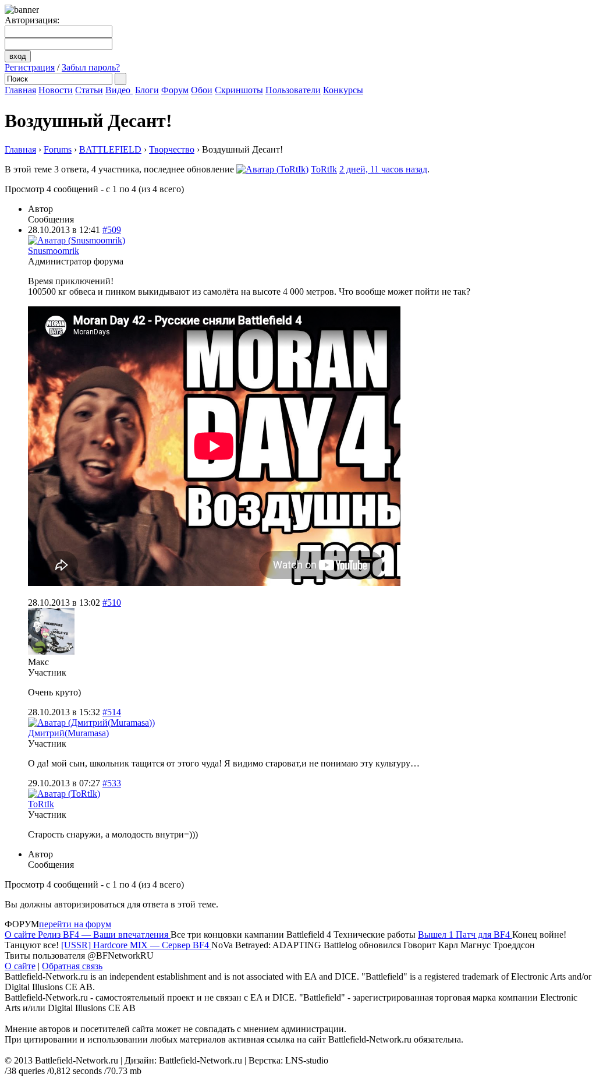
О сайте (20, 966)
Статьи (89, 90)
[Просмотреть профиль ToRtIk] (272, 169)
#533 (111, 783)
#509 (111, 230)
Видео (119, 90)
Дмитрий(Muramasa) (68, 733)
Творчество (171, 149)
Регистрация (30, 67)
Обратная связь (72, 966)
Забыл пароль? (91, 67)
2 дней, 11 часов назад (383, 169)
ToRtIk (324, 169)
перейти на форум (75, 924)
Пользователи (293, 90)
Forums (58, 149)
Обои (201, 90)
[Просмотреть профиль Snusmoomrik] (76, 240)
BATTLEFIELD (110, 149)
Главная (20, 90)
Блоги (147, 90)
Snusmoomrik (53, 251)
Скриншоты (239, 90)
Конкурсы (343, 90)
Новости (55, 90)
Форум (175, 90)
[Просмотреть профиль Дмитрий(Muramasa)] (91, 722)
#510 (111, 602)
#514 (111, 712)
